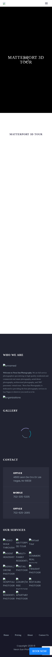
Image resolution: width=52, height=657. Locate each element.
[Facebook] (20, 624)
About (30, 635)
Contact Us (44, 635)
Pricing (18, 635)
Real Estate (32, 8)
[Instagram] (28, 624)
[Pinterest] (31, 624)
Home (6, 635)
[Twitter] (24, 624)
